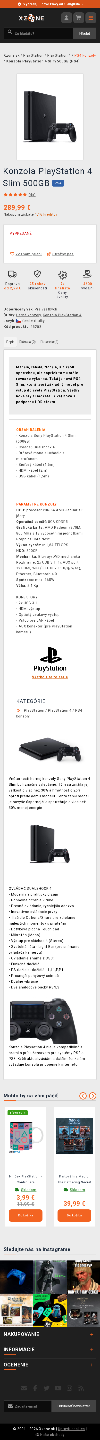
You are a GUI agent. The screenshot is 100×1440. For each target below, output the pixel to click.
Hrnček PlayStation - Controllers (25, 1179)
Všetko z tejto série (50, 677)
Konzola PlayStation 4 (62, 315)
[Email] (23, 1388)
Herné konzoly (28, 315)
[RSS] (81, 1388)
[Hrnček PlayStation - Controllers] (26, 1136)
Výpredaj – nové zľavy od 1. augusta (53, 4)
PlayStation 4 (60, 710)
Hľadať (84, 33)
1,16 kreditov (46, 214)
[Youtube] (58, 1388)
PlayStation (34, 710)
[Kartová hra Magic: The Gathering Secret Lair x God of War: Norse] (74, 1136)
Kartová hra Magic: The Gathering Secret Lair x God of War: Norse (75, 1180)
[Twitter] (46, 1388)
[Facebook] (35, 1388)
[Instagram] (69, 1388)
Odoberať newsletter (74, 1406)
